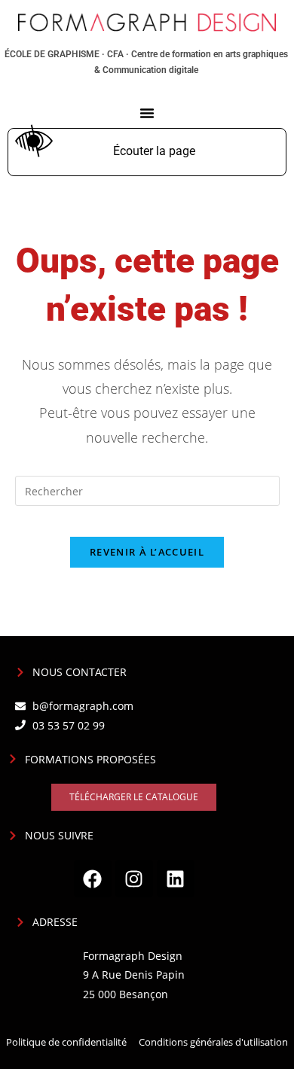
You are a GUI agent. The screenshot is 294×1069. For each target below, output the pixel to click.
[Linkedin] (175, 878)
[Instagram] (134, 878)
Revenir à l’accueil (147, 552)
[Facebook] (93, 878)
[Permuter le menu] (147, 112)
